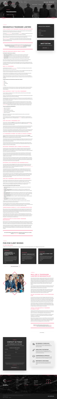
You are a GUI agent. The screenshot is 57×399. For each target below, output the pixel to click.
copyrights (20, 33)
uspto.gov (20, 117)
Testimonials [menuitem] (39, 4)
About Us (17, 382)
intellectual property (9, 33)
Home (17, 380)
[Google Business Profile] (48, 380)
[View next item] (9, 266)
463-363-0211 (51, 2)
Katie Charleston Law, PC (6, 38)
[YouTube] (48, 382)
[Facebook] (46, 380)
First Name (6, 349)
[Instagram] (50, 380)
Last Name (16, 349)
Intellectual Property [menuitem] (34, 4)
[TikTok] (50, 382)
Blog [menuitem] (45, 4)
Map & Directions (26, 385)
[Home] (9, 4)
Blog (16, 387)
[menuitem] (45, 29)
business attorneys (5, 104)
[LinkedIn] (46, 382)
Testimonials (17, 385)
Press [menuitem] (43, 4)
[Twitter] (52, 380)
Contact (17, 388)
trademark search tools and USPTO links (28, 166)
